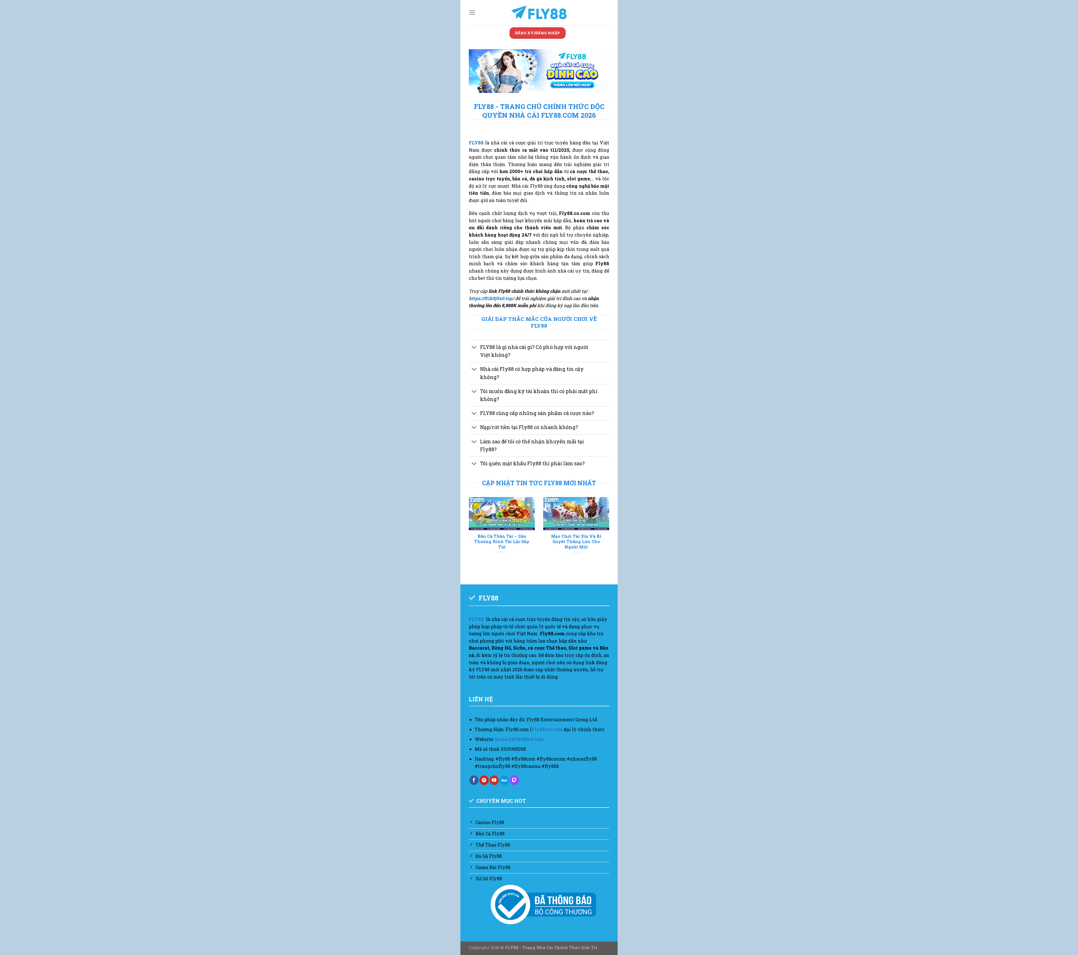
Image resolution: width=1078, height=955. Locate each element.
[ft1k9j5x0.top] (539, 12)
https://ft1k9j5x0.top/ (491, 298)
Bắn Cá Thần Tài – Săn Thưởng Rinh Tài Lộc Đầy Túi (501, 542)
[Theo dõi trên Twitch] (514, 780)
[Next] (599, 72)
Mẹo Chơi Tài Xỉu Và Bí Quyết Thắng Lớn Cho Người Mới (576, 542)
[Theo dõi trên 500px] (504, 780)
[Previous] (479, 72)
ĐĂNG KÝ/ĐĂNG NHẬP (537, 32)
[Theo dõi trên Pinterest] (484, 780)
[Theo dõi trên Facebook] (474, 780)
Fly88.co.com (547, 729)
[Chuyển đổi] (474, 348)
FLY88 (476, 143)
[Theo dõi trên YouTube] (494, 780)
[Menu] (472, 12)
